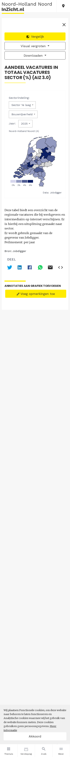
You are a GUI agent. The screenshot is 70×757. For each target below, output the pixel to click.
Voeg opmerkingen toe (37, 294)
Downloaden (34, 55)
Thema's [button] (8, 754)
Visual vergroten (34, 46)
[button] (63, 6)
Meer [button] (61, 754)
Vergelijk (37, 36)
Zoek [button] (43, 754)
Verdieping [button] (26, 754)
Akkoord (35, 736)
